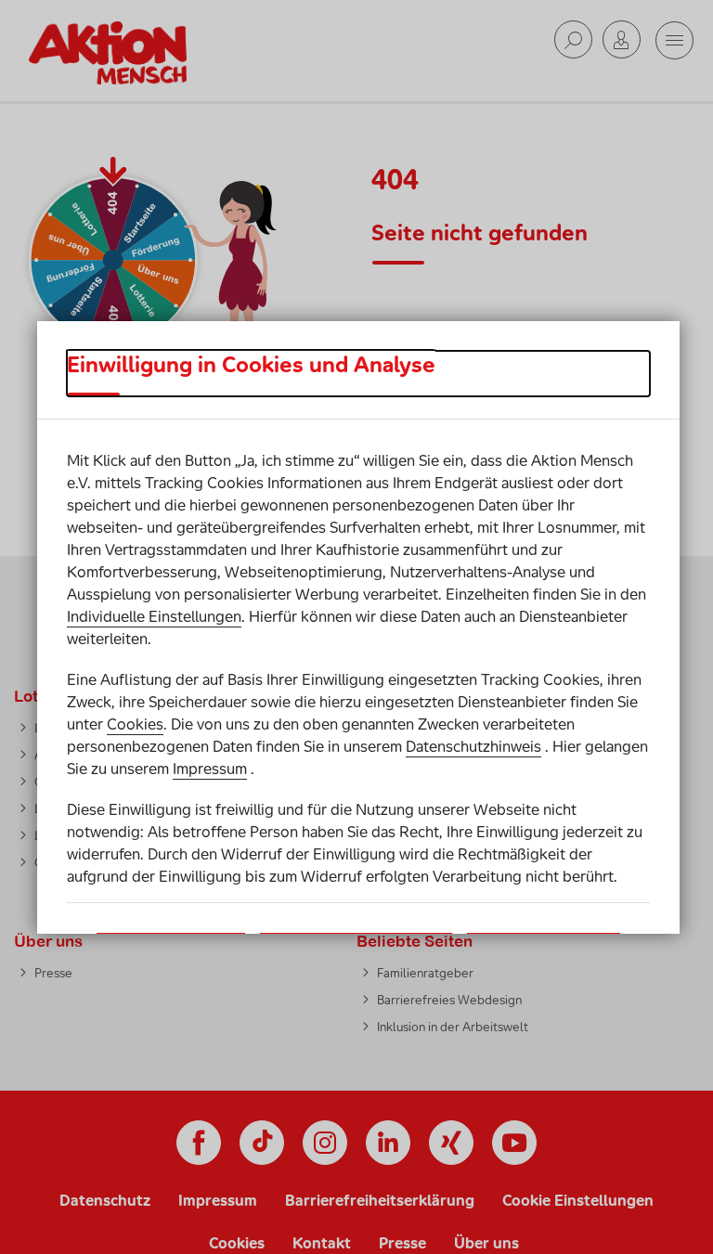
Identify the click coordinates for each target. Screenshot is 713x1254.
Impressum (210, 768)
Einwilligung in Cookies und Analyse (251, 365)
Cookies (135, 724)
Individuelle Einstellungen (154, 616)
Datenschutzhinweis (473, 746)
